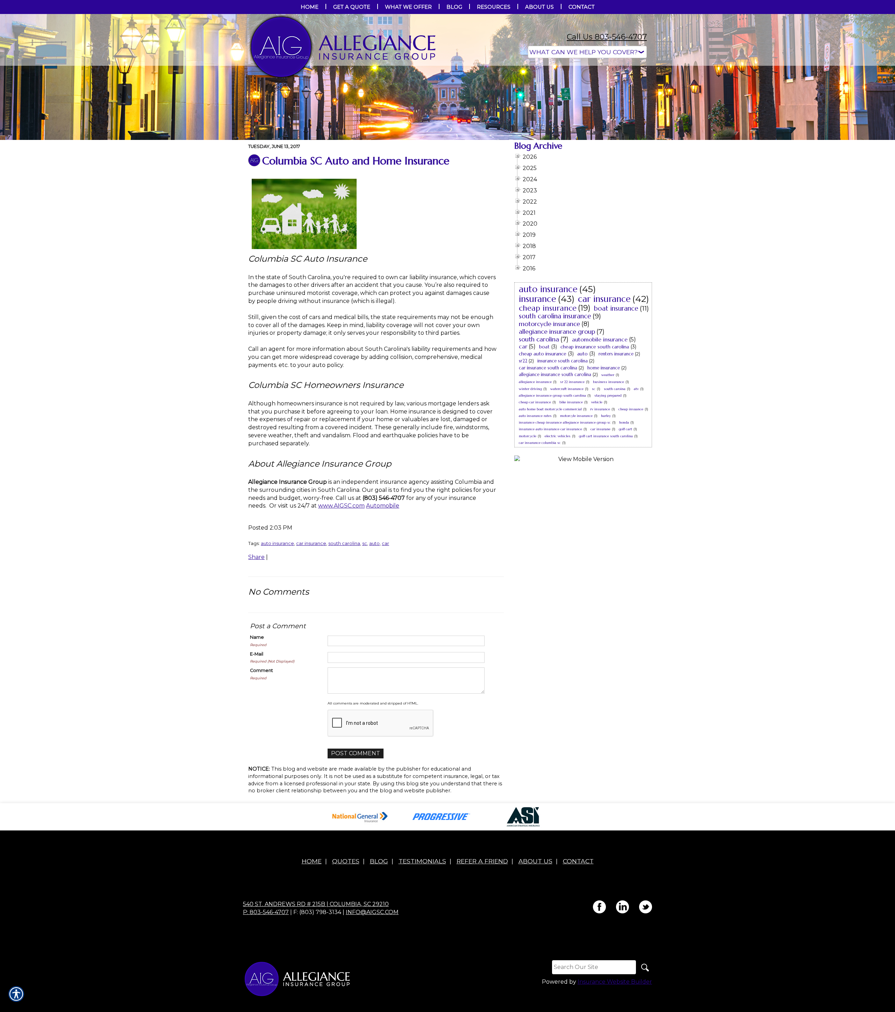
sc (364, 543)
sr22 (523, 361)
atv (636, 389)
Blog (379, 861)
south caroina (614, 389)
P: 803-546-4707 (266, 912)
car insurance (311, 543)
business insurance (608, 382)
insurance (537, 298)
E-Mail (256, 654)
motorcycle (527, 436)
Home (312, 861)
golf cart (625, 429)
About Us (535, 861)
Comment (261, 670)
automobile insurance (600, 339)
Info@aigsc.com (372, 912)
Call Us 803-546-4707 (607, 37)
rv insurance (600, 409)
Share (256, 557)
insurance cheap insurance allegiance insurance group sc (565, 422)
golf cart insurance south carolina (606, 436)
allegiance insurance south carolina (555, 374)
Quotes (345, 861)
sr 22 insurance (572, 382)
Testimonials (422, 861)
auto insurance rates (535, 415)
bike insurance (571, 402)
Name (257, 637)
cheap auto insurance (542, 354)
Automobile (382, 505)
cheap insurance (548, 308)
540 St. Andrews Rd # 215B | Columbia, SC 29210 (316, 904)
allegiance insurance (535, 382)
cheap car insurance (535, 402)
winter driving (530, 389)
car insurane (600, 429)
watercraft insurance (566, 389)
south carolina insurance (555, 316)
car (385, 543)
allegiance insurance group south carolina (552, 395)
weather (607, 375)
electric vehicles (558, 436)
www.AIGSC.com (341, 505)
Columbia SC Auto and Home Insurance (355, 160)
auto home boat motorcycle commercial (550, 409)
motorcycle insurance (549, 324)
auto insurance (277, 543)
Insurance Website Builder (615, 981)
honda (624, 422)
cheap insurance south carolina (594, 347)
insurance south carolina (562, 361)
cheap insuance (630, 409)
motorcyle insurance (576, 415)
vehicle (596, 402)
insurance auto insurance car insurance (550, 429)
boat (544, 347)
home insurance (603, 368)
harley (606, 415)
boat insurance (616, 308)
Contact (578, 861)
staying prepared (608, 395)
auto (374, 543)
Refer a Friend (482, 861)
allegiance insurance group (557, 331)
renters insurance (616, 354)
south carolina (344, 543)
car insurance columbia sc (540, 442)
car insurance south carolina (548, 368)
